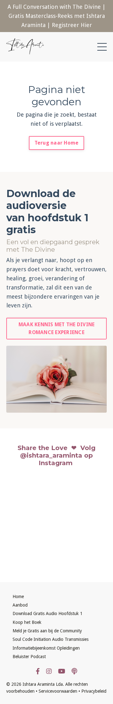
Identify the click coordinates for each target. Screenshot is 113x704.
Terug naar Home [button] (57, 143)
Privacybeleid (93, 691)
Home (18, 596)
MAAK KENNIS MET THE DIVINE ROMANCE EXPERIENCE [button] (57, 328)
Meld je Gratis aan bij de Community (47, 630)
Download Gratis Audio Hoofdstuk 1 (48, 613)
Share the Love (42, 448)
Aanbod (20, 605)
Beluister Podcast (29, 656)
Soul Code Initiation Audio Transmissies (51, 639)
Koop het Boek (27, 622)
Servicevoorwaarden (58, 691)
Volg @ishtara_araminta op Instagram (57, 455)
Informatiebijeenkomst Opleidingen (46, 648)
